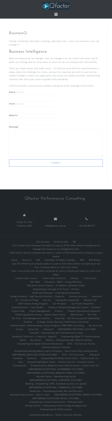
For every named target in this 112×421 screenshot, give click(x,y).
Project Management (39, 311)
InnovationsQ (19, 365)
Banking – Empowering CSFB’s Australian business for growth (56, 383)
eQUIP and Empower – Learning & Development (56, 293)
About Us (27, 260)
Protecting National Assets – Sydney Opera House (40, 314)
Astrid (66, 415)
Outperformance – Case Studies (27, 307)
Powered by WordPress (41, 415)
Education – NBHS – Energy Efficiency (63, 282)
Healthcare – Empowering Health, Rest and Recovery (56, 391)
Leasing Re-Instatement (67, 300)
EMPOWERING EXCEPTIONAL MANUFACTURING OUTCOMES (56, 373)
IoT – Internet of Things (27, 300)
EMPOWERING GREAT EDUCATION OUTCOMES (35, 354)
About (14, 260)
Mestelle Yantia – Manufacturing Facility (56, 376)
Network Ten (90, 300)
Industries (97, 296)
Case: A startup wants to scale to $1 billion (56, 267)
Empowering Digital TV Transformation (80, 336)
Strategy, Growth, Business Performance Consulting (63, 322)
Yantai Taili (33, 329)
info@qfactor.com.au (55, 225)
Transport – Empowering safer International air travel (56, 332)
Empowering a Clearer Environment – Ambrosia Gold (56, 402)
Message (13, 127)
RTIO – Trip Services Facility (81, 343)
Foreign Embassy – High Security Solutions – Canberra (37, 296)
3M (74, 241)
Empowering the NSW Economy (56, 409)
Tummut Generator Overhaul (56, 347)
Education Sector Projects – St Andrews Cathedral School (56, 285)
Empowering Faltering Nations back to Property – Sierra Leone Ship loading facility (56, 351)
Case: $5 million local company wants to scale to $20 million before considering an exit (56, 263)
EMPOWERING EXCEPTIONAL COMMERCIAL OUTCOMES (56, 387)
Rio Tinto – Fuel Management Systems (31, 318)
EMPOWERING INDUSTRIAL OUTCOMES (77, 329)
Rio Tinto (92, 314)
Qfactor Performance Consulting (55, 198)
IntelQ (23, 340)
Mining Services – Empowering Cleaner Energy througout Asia (56, 405)
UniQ (20, 362)
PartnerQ (31, 358)
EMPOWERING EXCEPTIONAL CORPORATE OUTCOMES (56, 380)
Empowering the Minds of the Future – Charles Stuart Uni (70, 358)
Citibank (74, 278)
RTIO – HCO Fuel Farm (73, 354)
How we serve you (78, 296)
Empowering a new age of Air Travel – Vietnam (56, 289)
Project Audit (18, 311)
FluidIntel (18, 358)
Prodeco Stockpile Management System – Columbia (74, 307)
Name (16, 92)
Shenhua (28, 322)
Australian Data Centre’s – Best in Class (30, 394)
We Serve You (95, 325)
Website (13, 115)
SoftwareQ (94, 354)
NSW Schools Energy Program (33, 303)
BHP (82, 260)
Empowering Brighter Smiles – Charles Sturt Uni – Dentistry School (61, 362)
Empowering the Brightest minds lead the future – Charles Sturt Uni (65, 365)
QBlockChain (76, 314)
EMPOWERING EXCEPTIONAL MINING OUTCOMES (78, 394)
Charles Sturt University (54, 278)
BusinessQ (35, 340)
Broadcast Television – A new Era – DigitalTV (34, 336)
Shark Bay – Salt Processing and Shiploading (77, 318)
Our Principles (60, 303)
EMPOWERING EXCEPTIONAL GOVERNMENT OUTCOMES (56, 369)
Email (16, 103)
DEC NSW (35, 282)
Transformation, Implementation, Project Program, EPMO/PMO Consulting (47, 325)
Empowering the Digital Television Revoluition (40, 343)
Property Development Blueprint (84, 311)
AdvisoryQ (48, 329)
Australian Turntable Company (60, 260)
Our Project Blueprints (82, 303)
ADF (38, 260)
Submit (56, 163)
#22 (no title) (42, 241)
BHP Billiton (95, 260)
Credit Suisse (90, 278)
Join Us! (47, 300)
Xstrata (19, 329)
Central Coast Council (26, 278)
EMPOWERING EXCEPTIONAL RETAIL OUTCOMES (56, 398)
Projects (59, 311)
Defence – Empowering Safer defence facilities (69, 340)
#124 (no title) (61, 241)
